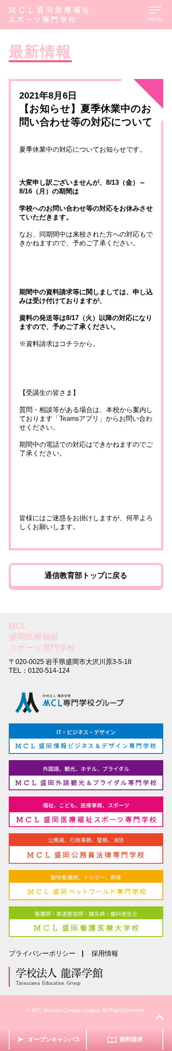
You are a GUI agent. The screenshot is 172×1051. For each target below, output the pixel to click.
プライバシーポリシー (42, 953)
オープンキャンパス (54, 1039)
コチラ (69, 343)
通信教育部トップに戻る (86, 575)
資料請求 (131, 1039)
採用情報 (104, 953)
